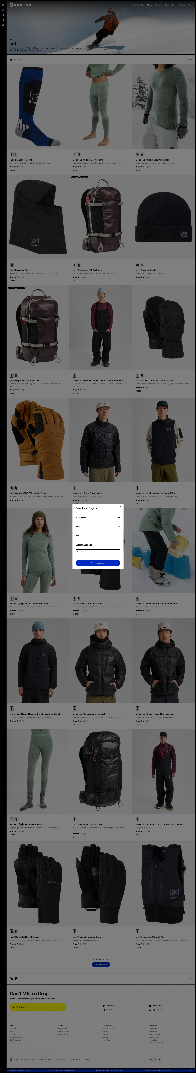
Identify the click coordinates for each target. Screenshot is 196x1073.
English (79, 551)
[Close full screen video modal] (120, 507)
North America (81, 517)
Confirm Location (98, 563)
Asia (77, 535)
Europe (78, 526)
